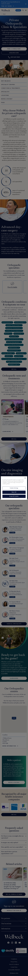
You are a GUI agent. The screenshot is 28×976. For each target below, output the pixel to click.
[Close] (25, 478)
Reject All (14, 492)
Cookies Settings (14, 488)
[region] (14, 488)
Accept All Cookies (14, 496)
